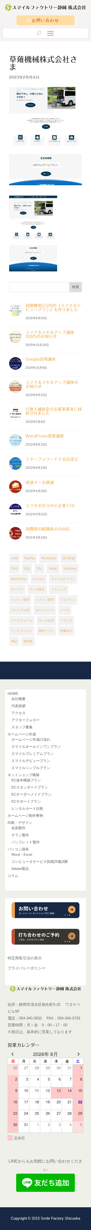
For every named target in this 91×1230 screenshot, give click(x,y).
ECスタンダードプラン (29, 787)
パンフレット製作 (25, 842)
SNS (14, 568)
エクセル (39, 579)
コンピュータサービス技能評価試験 (39, 862)
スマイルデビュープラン (30, 761)
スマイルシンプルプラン (30, 768)
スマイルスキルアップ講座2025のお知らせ (50, 334)
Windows (70, 568)
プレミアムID (20, 610)
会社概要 (18, 699)
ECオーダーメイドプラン (31, 794)
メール (64, 610)
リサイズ (66, 620)
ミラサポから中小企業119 (50, 506)
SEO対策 (68, 558)
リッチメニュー (21, 631)
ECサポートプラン (26, 801)
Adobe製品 (20, 869)
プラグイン (67, 599)
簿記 (14, 641)
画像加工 (66, 631)
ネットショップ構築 (23, 775)
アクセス (18, 713)
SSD (27, 568)
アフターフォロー (25, 720)
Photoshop (48, 558)
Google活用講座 (41, 359)
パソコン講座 (18, 849)
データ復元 (37, 589)
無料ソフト (46, 631)
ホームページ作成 (22, 734)
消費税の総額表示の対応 (48, 529)
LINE (14, 558)
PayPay (29, 558)
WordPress (18, 579)
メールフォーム (21, 620)
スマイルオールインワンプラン (36, 747)
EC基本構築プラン (26, 780)
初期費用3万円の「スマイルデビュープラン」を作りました (53, 308)
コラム (13, 876)
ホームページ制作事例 (25, 816)
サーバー (17, 589)
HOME (13, 693)
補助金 (28, 641)
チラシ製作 (20, 835)
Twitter (53, 568)
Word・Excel (21, 854)
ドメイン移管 (45, 599)
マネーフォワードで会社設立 (52, 459)
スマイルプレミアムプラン (32, 754)
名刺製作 (18, 828)
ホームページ (45, 610)
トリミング (58, 589)
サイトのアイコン (63, 579)
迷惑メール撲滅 (40, 482)
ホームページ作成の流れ (30, 739)
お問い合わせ (45, 20)
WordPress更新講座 (45, 436)
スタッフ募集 (22, 727)
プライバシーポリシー (27, 968)
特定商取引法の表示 (25, 958)
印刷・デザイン (20, 823)
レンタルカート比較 (27, 808)
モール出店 (46, 620)
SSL (39, 568)
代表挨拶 (18, 706)
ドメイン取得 (20, 599)
